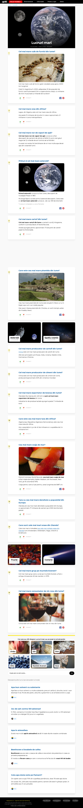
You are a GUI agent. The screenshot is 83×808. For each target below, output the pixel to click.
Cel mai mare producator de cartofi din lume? (40, 349)
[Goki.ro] (4, 1)
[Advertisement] (41, 28)
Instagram (56, 801)
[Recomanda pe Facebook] (60, 98)
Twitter (75, 801)
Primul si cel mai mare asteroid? (34, 161)
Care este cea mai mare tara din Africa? (37, 419)
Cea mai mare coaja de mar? (32, 445)
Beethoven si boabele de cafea (26, 749)
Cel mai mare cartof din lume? (33, 219)
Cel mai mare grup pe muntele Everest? (38, 571)
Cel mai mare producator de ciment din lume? (41, 372)
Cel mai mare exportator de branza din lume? (40, 393)
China (21, 352)
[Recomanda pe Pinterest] (63, 98)
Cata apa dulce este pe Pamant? (26, 775)
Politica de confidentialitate (18, 805)
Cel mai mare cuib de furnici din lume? (37, 51)
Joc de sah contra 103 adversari (26, 709)
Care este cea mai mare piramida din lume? (39, 270)
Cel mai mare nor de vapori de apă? (35, 133)
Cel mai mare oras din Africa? (32, 109)
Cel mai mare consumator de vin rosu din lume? (41, 591)
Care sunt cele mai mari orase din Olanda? (39, 525)
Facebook (46, 801)
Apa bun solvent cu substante (25, 687)
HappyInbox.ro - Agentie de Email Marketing (18, 800)
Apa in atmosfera (19, 730)
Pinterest (66, 801)
